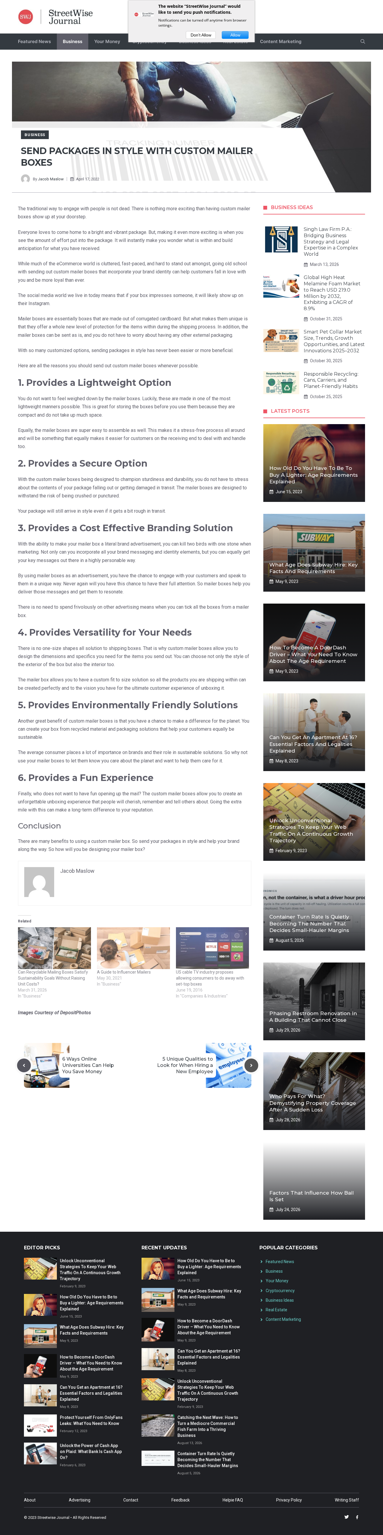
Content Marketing (280, 41)
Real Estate (276, 1309)
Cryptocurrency (280, 1290)
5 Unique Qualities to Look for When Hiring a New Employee (185, 1065)
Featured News (34, 41)
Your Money (107, 41)
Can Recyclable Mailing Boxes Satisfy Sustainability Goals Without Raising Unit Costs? (53, 978)
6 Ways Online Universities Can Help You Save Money (88, 1065)
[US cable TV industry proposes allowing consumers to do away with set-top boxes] (212, 948)
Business (72, 41)
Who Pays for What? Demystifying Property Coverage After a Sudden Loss (312, 1102)
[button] (363, 41)
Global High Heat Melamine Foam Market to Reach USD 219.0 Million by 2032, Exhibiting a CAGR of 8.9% (332, 293)
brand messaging (135, 552)
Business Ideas (280, 1300)
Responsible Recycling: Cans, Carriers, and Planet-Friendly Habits (331, 380)
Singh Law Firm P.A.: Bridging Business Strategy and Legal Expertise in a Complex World (331, 241)
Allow (235, 35)
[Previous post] (24, 1065)
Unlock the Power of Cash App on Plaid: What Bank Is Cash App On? (91, 1451)
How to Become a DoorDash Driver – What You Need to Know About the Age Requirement (313, 654)
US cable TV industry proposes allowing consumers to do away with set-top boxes (210, 978)
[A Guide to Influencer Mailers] (133, 948)
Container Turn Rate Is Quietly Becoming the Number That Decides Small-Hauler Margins (309, 923)
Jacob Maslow (51, 179)
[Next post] (251, 1065)
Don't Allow (201, 35)
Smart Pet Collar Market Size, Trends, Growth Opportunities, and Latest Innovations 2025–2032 (334, 341)
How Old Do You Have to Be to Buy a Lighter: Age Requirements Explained (313, 474)
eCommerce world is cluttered (88, 264)
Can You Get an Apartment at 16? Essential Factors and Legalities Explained (313, 743)
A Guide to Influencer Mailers (124, 972)
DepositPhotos (75, 1012)
